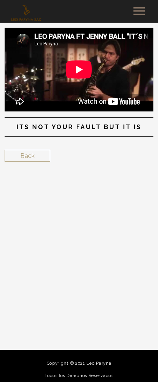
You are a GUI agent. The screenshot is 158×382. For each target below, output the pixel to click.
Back (27, 155)
